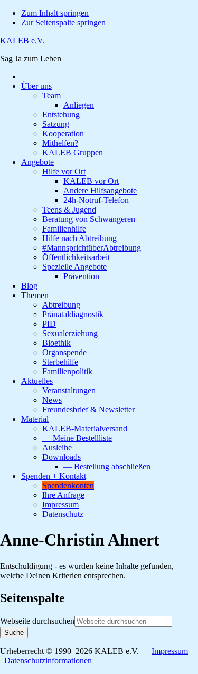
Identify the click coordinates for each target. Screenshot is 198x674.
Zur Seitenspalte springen (63, 22)
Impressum (170, 651)
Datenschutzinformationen (48, 660)
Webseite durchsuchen (37, 620)
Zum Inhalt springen (55, 12)
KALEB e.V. (22, 40)
